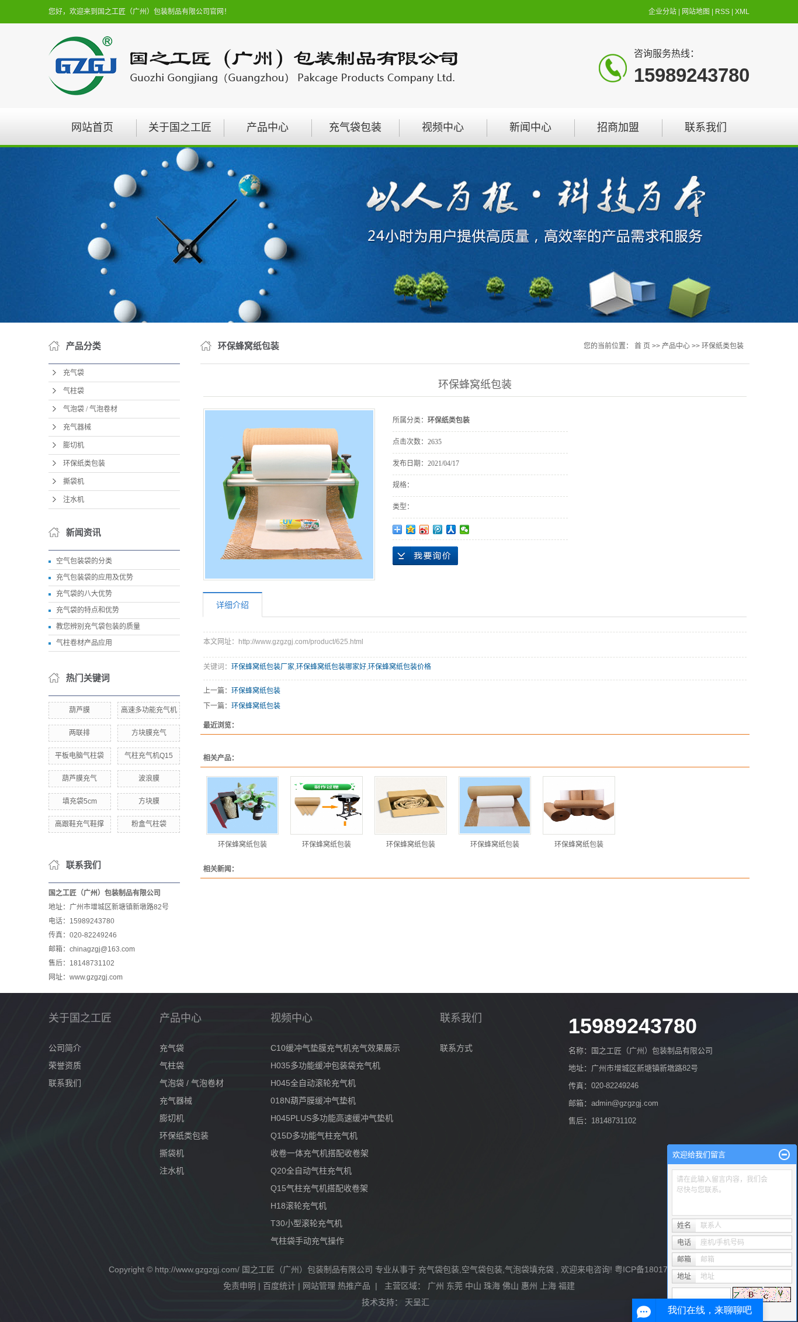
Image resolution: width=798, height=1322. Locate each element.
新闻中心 (530, 127)
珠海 (492, 1285)
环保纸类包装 (84, 463)
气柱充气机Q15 (148, 756)
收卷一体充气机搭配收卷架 (319, 1153)
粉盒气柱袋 (148, 824)
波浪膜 (148, 778)
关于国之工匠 (179, 127)
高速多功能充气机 (149, 710)
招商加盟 (618, 127)
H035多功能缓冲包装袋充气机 (325, 1065)
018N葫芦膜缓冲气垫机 (313, 1100)
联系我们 (706, 127)
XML (742, 12)
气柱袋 (73, 391)
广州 (436, 1285)
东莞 (454, 1285)
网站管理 (319, 1285)
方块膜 (148, 801)
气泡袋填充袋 (529, 1269)
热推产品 (354, 1285)
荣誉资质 (64, 1065)
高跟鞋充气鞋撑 (79, 824)
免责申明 (239, 1285)
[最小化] (784, 1155)
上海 (548, 1285)
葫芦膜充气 (79, 778)
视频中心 (443, 127)
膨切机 (73, 445)
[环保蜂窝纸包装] (242, 805)
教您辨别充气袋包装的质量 (98, 626)
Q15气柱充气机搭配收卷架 (319, 1188)
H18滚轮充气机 (298, 1205)
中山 (473, 1285)
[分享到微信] (465, 529)
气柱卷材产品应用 (84, 643)
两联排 (79, 733)
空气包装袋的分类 (84, 561)
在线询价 (425, 555)
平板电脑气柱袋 (79, 756)
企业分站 (662, 12)
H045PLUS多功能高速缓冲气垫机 (331, 1118)
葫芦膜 (79, 710)
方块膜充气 (148, 733)
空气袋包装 (482, 1269)
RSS (722, 12)
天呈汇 (418, 1302)
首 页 (642, 346)
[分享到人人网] (451, 529)
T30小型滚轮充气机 (306, 1223)
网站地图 (697, 12)
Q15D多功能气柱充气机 (314, 1135)
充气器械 (77, 427)
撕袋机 (73, 481)
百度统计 (279, 1285)
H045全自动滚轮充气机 (313, 1083)
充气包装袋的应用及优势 (94, 577)
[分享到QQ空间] (411, 529)
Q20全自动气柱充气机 (311, 1170)
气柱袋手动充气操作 (307, 1240)
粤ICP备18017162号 (652, 1269)
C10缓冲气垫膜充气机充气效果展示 (335, 1048)
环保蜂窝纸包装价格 (399, 667)
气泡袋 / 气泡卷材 (90, 409)
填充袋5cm (80, 801)
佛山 (510, 1285)
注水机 (73, 500)
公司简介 (64, 1048)
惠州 (529, 1285)
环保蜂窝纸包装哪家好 (331, 667)
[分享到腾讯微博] (438, 529)
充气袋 (73, 373)
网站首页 (92, 127)
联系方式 (456, 1048)
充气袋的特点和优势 (87, 610)
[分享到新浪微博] (424, 529)
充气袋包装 (355, 127)
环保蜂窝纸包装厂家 (262, 667)
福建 (566, 1285)
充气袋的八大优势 (84, 594)
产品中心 (268, 127)
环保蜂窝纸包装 (255, 691)
